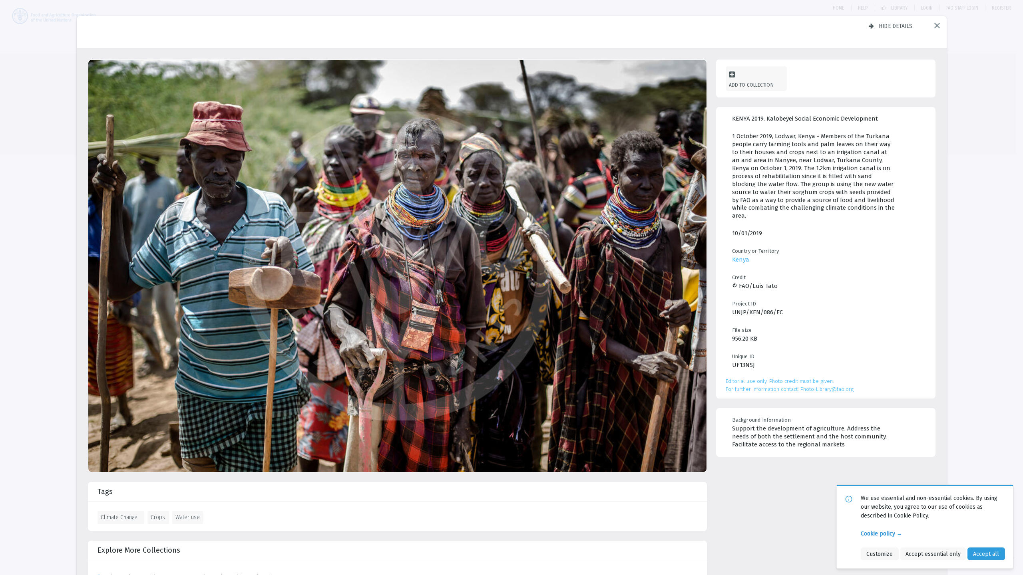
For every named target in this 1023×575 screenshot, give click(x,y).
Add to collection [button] (751, 85)
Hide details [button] (896, 26)
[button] (937, 25)
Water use (187, 517)
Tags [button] (105, 491)
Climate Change (119, 517)
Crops (158, 517)
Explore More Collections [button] (139, 550)
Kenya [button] (740, 259)
